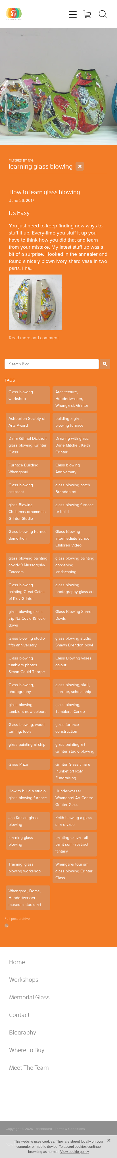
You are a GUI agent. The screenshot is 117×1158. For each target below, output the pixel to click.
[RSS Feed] (7, 925)
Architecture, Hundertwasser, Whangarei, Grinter (71, 398)
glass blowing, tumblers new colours (28, 708)
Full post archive (17, 918)
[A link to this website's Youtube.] (44, 1089)
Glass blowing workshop (21, 395)
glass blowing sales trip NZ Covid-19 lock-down (27, 618)
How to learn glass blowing (44, 191)
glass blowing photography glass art (74, 588)
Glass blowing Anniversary (67, 468)
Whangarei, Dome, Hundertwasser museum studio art (25, 897)
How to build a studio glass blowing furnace (28, 794)
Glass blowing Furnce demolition (28, 535)
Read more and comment (34, 337)
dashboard (44, 1128)
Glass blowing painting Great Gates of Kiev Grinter (27, 591)
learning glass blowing (21, 841)
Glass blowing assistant (21, 488)
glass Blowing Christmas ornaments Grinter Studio (27, 511)
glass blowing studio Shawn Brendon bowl (74, 641)
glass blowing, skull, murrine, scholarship (73, 688)
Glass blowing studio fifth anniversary (27, 641)
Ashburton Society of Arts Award (27, 422)
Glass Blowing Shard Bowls (73, 615)
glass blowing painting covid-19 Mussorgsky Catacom (28, 565)
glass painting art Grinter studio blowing (74, 748)
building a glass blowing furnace (69, 422)
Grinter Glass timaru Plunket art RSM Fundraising (72, 771)
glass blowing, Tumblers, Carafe (70, 708)
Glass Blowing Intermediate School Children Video (72, 538)
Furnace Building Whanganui (23, 468)
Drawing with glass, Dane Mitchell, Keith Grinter (72, 445)
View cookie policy (74, 1152)
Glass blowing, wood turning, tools (27, 728)
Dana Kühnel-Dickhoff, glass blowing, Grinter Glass (28, 445)
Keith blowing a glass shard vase (73, 821)
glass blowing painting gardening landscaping (74, 565)
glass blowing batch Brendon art (72, 488)
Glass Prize (18, 764)
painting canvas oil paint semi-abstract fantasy (71, 844)
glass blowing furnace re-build (74, 508)
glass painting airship (27, 744)
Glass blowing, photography (21, 688)
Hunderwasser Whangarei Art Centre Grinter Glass (74, 797)
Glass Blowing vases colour (73, 661)
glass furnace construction (67, 728)
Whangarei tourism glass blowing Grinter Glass (74, 871)
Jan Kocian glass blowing (23, 821)
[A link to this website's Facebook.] (14, 1089)
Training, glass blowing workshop (25, 867)
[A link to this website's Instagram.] (29, 1089)
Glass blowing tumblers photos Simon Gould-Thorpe (27, 665)
